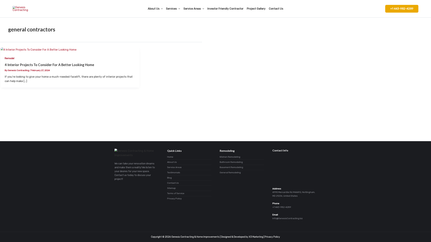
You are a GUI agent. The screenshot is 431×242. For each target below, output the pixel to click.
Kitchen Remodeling (230, 157)
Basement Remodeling (231, 167)
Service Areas (174, 167)
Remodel (9, 58)
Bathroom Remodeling (231, 162)
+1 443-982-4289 (281, 207)
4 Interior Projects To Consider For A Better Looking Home (49, 65)
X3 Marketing (256, 236)
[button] (401, 9)
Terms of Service (175, 193)
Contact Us (173, 183)
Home (170, 157)
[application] (161, 8)
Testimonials (173, 172)
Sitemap (171, 188)
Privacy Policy (174, 198)
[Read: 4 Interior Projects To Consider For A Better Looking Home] (38, 49)
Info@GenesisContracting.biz (287, 218)
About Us (172, 162)
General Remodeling (230, 172)
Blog (169, 177)
